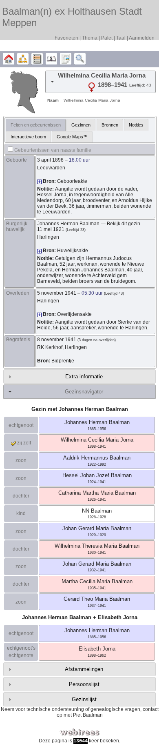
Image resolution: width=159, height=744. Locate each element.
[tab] (100, 82)
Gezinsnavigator (84, 392)
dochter (21, 496)
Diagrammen (23, 59)
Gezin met (79, 409)
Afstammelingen (84, 669)
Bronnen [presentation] (110, 124)
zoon (20, 460)
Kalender (51, 59)
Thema (89, 38)
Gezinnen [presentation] (81, 124)
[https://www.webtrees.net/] (79, 732)
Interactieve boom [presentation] (28, 136)
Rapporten (65, 59)
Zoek (80, 59)
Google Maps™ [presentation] (72, 136)
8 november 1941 (56, 339)
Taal (121, 38)
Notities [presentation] (136, 124)
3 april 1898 (50, 160)
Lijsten (37, 59)
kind (21, 513)
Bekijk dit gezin (123, 224)
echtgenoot (21, 425)
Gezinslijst (84, 699)
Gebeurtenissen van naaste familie (52, 150)
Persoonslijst (84, 684)
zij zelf (23, 443)
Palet (107, 38)
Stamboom (8, 59)
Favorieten (66, 38)
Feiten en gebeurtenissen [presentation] (36, 124)
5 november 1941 (56, 293)
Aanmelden (142, 38)
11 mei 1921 (50, 229)
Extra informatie (84, 376)
